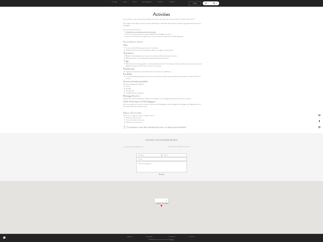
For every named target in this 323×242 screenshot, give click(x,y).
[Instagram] (319, 127)
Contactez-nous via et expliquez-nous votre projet (141, 32)
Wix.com (172, 239)
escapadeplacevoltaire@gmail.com (133, 147)
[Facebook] (319, 121)
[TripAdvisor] (319, 115)
